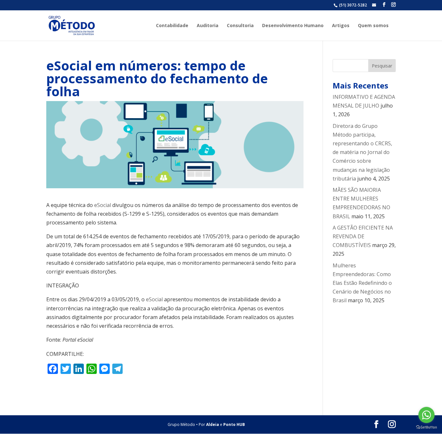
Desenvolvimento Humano (293, 25)
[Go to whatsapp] (426, 415)
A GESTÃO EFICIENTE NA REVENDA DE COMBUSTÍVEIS (363, 236)
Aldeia (212, 424)
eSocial (102, 205)
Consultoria (240, 25)
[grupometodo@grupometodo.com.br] (374, 5)
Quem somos (373, 25)
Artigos (340, 25)
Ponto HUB (234, 424)
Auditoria (207, 25)
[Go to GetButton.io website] (426, 427)
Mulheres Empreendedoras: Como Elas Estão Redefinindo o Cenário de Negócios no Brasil (362, 283)
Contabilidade (172, 25)
